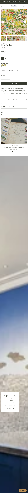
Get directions (10, 408)
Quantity (3, 75)
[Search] (23, 6)
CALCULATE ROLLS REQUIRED (10, 70)
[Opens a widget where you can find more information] (23, 490)
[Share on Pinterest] (1, 115)
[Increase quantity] (8, 78)
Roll (2, 58)
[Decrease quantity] (2, 78)
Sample (6, 58)
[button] (3, 22)
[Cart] (26, 6)
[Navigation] (1, 6)
